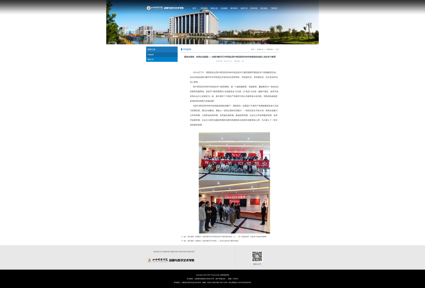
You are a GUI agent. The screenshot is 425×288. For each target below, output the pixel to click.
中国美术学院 (174, 251)
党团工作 (244, 8)
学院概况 (204, 8)
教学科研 (234, 8)
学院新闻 (150, 54)
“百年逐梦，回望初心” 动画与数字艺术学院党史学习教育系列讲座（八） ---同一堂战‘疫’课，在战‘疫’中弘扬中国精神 (226, 236)
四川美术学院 (190, 251)
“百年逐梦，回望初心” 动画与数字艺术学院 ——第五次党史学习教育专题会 (213, 241)
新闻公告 (214, 8)
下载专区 (273, 8)
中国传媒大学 (157, 251)
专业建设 (224, 8)
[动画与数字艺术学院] (165, 2)
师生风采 (254, 8)
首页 (194, 8)
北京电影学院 (165, 251)
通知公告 (150, 59)
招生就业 (264, 8)
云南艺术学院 (182, 251)
